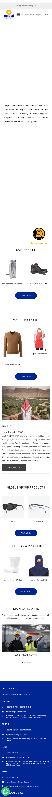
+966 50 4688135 (12, 777)
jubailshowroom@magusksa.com (18, 757)
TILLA (13, 521)
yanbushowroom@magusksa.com (18, 782)
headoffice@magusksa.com (16, 712)
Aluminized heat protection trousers (14, 284)
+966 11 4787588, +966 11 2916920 (19, 730)
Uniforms (24, 447)
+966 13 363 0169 (12, 753)
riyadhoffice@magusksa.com (16, 735)
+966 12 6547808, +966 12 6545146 (19, 707)
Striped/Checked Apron (39, 354)
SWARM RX (39, 521)
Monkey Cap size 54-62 (39, 580)
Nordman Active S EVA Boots (13, 580)
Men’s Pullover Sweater (13, 365)
